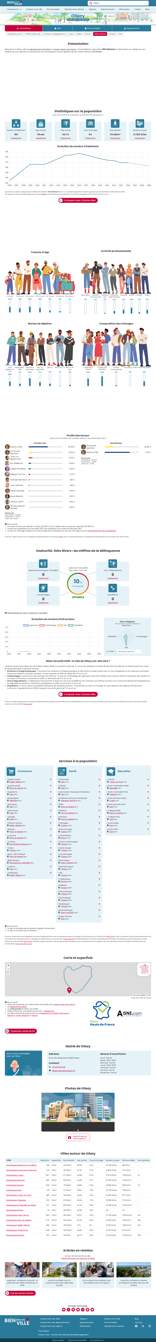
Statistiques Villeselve (16, 1200)
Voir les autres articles (22, 1293)
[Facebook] (136, 1326)
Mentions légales (58, 1340)
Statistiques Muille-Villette (18, 1225)
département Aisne (18, 1006)
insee (60, 537)
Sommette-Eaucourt (19, 844)
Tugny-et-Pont (116, 782)
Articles (112, 34)
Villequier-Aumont (69, 800)
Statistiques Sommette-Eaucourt (21, 1170)
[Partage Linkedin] (73, 1309)
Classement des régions (51, 1326)
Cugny (112, 800)
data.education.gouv (23, 944)
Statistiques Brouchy (15, 1180)
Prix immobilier (53, 9)
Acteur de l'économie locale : (78, 1257)
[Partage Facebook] (64, 1309)
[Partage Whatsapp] (83, 1309)
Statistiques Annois (15, 1185)
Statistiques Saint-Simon (17, 1215)
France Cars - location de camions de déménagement (64, 1334)
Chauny (13, 850)
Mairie (79, 34)
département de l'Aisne (40, 49)
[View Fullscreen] (8, 974)
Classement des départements (54, 1322)
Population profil (14, 34)
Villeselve (14, 800)
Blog (147, 9)
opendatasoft (69, 939)
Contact (138, 1322)
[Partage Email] (92, 1309)
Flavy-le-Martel (16, 788)
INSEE (44, 194)
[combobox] (118, 3)
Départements (107, 9)
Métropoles (124, 9)
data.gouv (28, 704)
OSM (149, 995)
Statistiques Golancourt (17, 1230)
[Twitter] (142, 1326)
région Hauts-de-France (65, 49)
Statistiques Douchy (15, 1235)
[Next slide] (111, 1112)
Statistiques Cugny (15, 1175)
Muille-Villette (16, 782)
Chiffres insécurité (32, 34)
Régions (92, 9)
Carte (70, 34)
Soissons (113, 794)
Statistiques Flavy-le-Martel (18, 1220)
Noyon (63, 838)
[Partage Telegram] (78, 1309)
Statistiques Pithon (14, 1210)
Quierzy (64, 831)
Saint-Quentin (67, 862)
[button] (69, 990)
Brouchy (25, 1015)
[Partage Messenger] (87, 1309)
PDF (120, 34)
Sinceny (64, 881)
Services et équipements (54, 34)
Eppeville (113, 788)
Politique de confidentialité (77, 1340)
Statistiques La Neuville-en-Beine (21, 1205)
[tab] (78, 1130)
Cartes (137, 9)
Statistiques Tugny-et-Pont (18, 1195)
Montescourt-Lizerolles (20, 862)
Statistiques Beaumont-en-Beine (21, 1165)
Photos (88, 34)
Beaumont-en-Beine (49, 1013)
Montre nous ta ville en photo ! (80, 1137)
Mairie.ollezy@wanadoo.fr (63, 1071)
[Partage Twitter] (68, 1309)
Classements (13, 9)
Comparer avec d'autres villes (80, 200)
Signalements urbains (74, 9)
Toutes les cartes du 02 (22, 1031)
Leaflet (137, 995)
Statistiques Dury (14, 1190)
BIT (46, 531)
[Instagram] (149, 1326)
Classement (16, 138)
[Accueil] (14, 3)
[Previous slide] (45, 1112)
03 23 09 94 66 (58, 1067)
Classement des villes (50, 1318)
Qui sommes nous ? (97, 1340)
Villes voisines (100, 34)
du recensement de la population (101, 531)
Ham (12, 794)
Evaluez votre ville (34, 9)
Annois (35, 1015)
